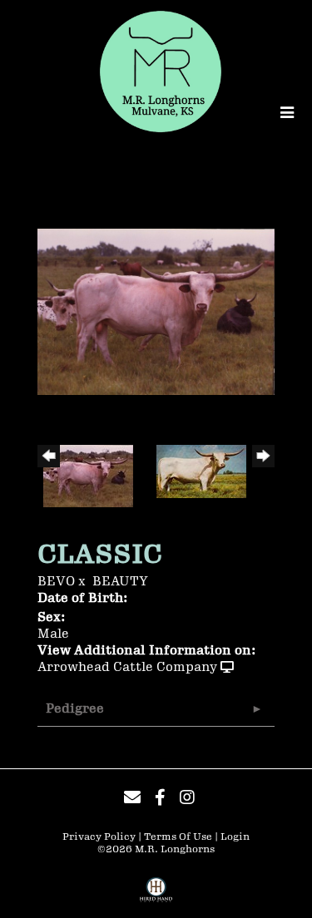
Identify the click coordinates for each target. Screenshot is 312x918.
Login (235, 837)
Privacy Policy (99, 837)
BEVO (56, 582)
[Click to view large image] (156, 311)
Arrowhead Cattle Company (127, 667)
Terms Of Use (178, 837)
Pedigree (75, 709)
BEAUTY (120, 582)
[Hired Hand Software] (156, 895)
